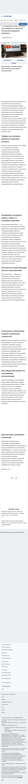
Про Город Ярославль (6, 672)
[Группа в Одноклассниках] (5, 686)
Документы (3, 20)
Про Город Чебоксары (6, 647)
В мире (21, 20)
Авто (3, 707)
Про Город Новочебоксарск (7, 649)
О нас (3, 696)
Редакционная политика (6, 702)
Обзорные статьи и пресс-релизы (8, 694)
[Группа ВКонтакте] (7, 60)
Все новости (10, 20)
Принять (23, 24)
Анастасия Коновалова (19, 42)
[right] (26, 20)
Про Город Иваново (6, 655)
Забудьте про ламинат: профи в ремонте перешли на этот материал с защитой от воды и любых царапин (13, 523)
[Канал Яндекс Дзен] (9, 686)
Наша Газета (4, 653)
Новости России (7, 37)
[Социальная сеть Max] (14, 63)
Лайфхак (16, 20)
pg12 (9, 469)
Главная (3, 712)
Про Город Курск (5, 661)
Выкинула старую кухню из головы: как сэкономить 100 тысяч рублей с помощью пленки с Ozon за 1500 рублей (12, 514)
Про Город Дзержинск (6, 644)
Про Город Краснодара (6, 678)
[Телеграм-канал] (20, 60)
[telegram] (16, 478)
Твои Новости (4, 669)
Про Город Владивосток (6, 675)
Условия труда (4, 704)
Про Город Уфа (5, 666)
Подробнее (4, 761)
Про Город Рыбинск (6, 664)
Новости (3, 709)
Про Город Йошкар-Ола (6, 658)
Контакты (4, 699)
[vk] (12, 478)
